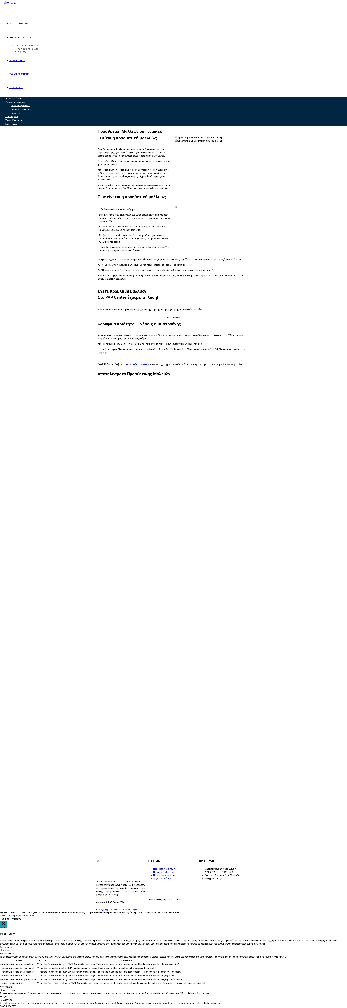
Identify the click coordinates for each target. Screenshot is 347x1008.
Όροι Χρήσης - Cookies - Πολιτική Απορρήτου (117, 910)
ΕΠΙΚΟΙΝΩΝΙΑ (173, 317)
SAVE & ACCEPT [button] (8, 1006)
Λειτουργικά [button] (6, 987)
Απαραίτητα (9, 950)
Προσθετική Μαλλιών (20, 105)
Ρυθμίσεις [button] (6, 919)
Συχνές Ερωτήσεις (13, 120)
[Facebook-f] (202, 902)
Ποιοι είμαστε (11, 116)
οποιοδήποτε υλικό (137, 364)
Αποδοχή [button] (16, 919)
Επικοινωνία (11, 124)
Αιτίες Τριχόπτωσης (14, 98)
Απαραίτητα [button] (6, 947)
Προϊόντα (15, 113)
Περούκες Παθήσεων (20, 109)
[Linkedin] (219, 902)
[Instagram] (237, 902)
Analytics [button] (4, 996)
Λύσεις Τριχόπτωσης (15, 102)
